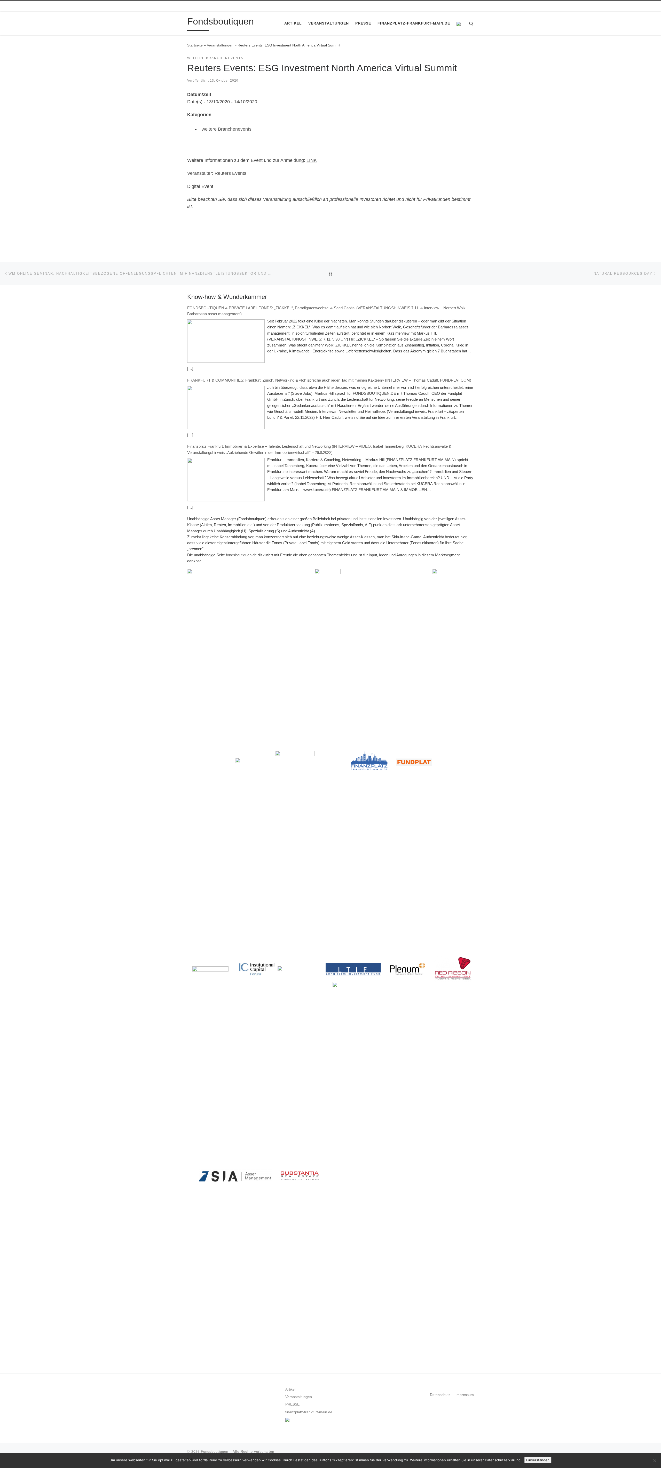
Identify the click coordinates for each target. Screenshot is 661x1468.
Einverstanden (537, 1460)
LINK (311, 160)
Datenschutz (440, 1395)
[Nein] (654, 1460)
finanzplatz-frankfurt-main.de (308, 1412)
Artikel (290, 1389)
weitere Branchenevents (226, 129)
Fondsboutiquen (214, 1452)
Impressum (464, 1395)
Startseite (195, 45)
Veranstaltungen (220, 45)
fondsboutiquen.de (241, 555)
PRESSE (292, 1404)
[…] (190, 368)
